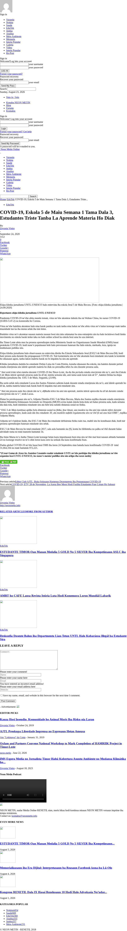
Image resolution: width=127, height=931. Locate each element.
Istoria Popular (13, 42)
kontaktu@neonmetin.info (24, 816)
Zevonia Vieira (7, 228)
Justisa (9, 30)
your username (36, 64)
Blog (8, 105)
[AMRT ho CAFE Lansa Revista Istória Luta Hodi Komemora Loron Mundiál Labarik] (18, 586)
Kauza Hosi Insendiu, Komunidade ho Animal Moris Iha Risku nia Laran (47, 719)
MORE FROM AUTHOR (39, 511)
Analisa (10, 33)
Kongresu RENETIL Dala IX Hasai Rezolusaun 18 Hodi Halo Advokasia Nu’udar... (53, 892)
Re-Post (10, 53)
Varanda (10, 19)
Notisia (9, 22)
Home (3, 199)
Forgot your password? (11, 73)
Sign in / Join (12, 97)
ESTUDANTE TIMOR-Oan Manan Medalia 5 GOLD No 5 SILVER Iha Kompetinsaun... (57, 843)
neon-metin (5, 753)
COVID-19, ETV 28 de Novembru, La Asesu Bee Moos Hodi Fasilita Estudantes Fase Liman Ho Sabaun (63, 484)
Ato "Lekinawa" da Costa (12, 737)
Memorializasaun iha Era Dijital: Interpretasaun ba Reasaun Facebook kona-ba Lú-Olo (56, 867)
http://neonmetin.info (10, 505)
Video (9, 47)
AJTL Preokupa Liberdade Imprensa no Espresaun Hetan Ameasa (42, 731)
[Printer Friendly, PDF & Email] (8, 461)
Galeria (9, 44)
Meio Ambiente (13, 36)
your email (34, 82)
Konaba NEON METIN (18, 102)
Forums (10, 108)
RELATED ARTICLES (13, 511)
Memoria (10, 39)
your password (36, 67)
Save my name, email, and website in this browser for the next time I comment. (41, 695)
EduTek (10, 28)
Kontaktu (10, 111)
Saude (9, 25)
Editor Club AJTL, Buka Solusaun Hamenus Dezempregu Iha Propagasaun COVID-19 (58, 481)
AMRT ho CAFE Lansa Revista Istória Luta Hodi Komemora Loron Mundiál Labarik (55, 595)
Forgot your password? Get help (16, 131)
